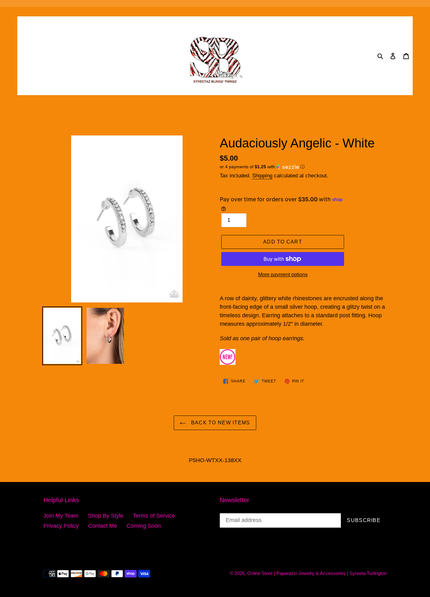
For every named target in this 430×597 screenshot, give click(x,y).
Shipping (262, 176)
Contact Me (102, 526)
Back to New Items (219, 422)
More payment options (283, 274)
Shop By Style (105, 516)
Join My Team (60, 516)
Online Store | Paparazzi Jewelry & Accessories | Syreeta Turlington (317, 573)
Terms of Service (154, 516)
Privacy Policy (61, 526)
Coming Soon (144, 526)
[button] (262, 167)
